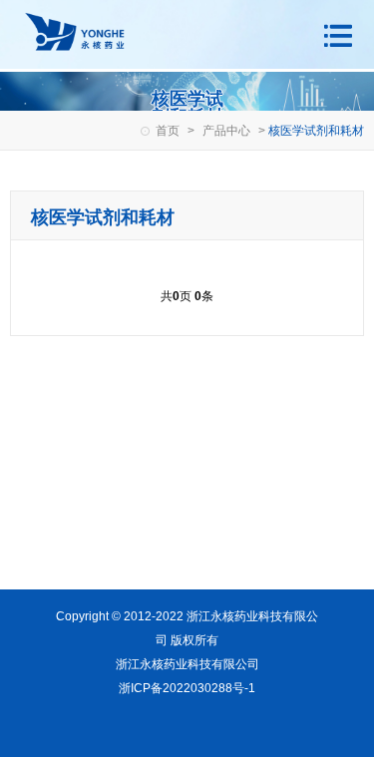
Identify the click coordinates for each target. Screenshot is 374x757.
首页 (168, 131)
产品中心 (226, 131)
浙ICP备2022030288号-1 (187, 688)
